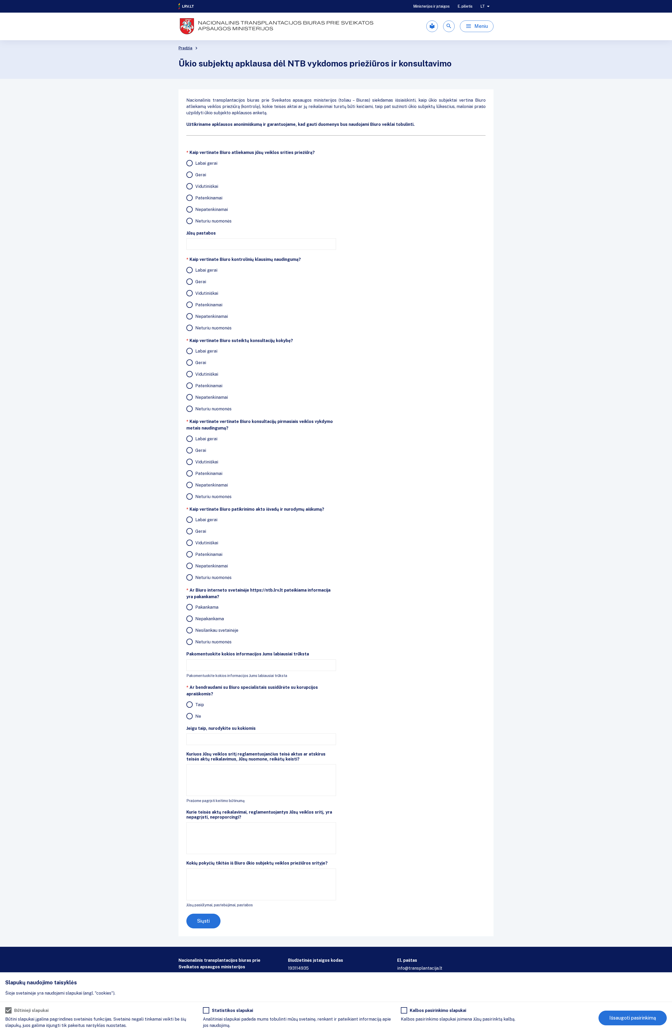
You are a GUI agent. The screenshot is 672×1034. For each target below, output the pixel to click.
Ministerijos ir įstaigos (431, 6)
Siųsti (203, 921)
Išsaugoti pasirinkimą (632, 1018)
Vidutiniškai (206, 186)
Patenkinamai (208, 197)
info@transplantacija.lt (419, 968)
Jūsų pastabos (201, 233)
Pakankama (206, 607)
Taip (199, 704)
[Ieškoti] (449, 26)
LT (482, 6)
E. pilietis (465, 6)
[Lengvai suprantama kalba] (432, 26)
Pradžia (185, 48)
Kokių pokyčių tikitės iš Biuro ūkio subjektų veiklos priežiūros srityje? (257, 863)
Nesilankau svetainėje (216, 630)
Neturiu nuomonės (213, 221)
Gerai (200, 174)
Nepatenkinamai (211, 209)
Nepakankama (209, 618)
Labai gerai (206, 163)
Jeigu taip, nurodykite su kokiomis (221, 728)
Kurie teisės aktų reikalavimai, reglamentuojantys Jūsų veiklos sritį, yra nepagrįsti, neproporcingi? (259, 815)
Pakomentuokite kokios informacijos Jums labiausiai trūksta (247, 654)
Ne (198, 716)
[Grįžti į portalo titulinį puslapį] (186, 6)
